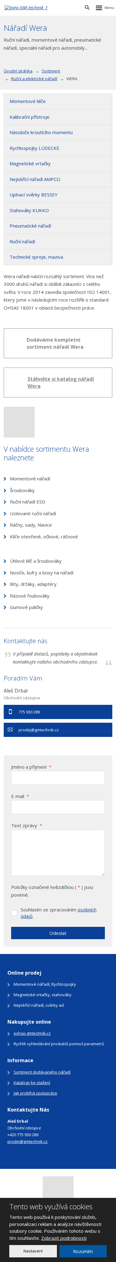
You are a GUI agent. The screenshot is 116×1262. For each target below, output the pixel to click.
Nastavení (33, 1251)
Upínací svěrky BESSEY (34, 194)
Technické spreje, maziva (36, 257)
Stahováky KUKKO (29, 210)
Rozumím (83, 1251)
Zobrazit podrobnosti (64, 1238)
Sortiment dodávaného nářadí (42, 1072)
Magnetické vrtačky (30, 163)
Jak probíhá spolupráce (35, 1093)
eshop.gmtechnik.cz (32, 1033)
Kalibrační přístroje (29, 117)
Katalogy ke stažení (32, 1082)
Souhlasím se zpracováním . (59, 912)
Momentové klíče (28, 101)
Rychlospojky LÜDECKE (34, 148)
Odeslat (58, 933)
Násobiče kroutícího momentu (41, 132)
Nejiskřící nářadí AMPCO (35, 179)
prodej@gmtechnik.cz (27, 1141)
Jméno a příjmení (31, 767)
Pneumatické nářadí (30, 226)
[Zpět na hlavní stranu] (37, 7)
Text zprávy (26, 825)
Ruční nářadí (22, 241)
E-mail (20, 796)
